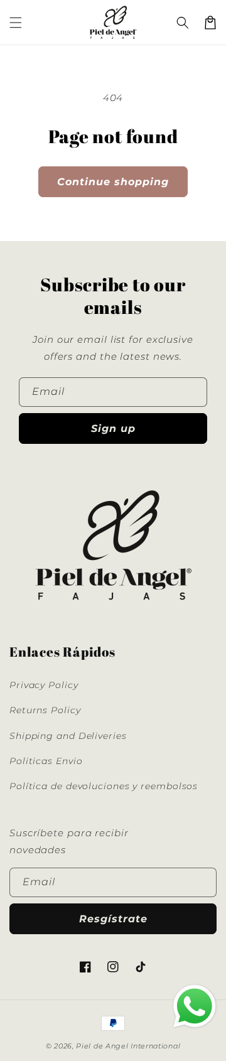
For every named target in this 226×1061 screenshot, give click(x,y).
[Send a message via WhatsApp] (195, 1006)
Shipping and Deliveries (68, 735)
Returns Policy (45, 710)
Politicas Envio (46, 761)
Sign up (113, 428)
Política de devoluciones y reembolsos (103, 786)
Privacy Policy (43, 685)
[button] (16, 22)
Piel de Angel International (128, 1046)
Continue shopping (113, 182)
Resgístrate (113, 919)
